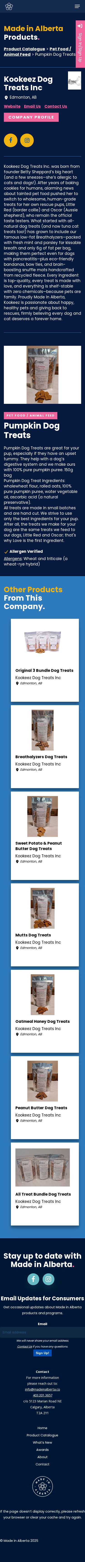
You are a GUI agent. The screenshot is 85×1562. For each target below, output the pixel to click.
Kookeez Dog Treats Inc (28, 83)
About (42, 1457)
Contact (42, 1464)
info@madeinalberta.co (42, 1389)
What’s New (42, 1442)
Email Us (32, 106)
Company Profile (31, 117)
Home (42, 1428)
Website (12, 106)
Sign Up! (42, 1353)
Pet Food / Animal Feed (31, 415)
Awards (42, 1449)
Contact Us (55, 106)
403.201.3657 (42, 1395)
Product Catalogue (24, 49)
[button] (77, 6)
